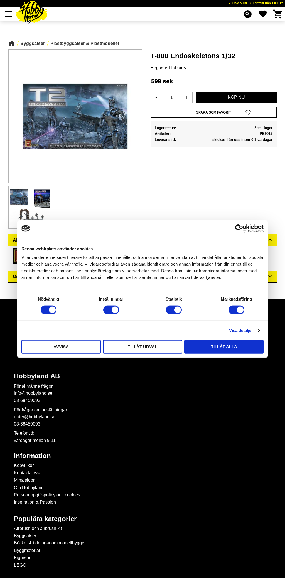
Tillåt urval (142, 346)
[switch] (111, 309)
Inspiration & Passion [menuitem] (35, 502)
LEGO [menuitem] (20, 565)
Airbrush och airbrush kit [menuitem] (38, 528)
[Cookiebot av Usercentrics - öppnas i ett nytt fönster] (239, 228)
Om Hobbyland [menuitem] (29, 487)
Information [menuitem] (32, 455)
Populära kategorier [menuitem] (45, 518)
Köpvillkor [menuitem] (24, 465)
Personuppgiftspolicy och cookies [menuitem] (47, 494)
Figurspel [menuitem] (23, 557)
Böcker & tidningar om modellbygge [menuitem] (49, 543)
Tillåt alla (224, 346)
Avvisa (61, 346)
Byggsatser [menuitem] (25, 535)
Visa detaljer (241, 330)
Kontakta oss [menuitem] (27, 473)
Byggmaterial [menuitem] (27, 550)
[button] (9, 14)
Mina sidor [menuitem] (24, 480)
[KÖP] (236, 97)
